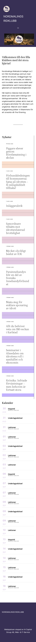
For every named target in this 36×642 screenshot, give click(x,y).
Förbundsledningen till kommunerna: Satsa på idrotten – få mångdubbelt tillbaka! (18, 181)
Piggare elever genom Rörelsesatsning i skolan (16, 153)
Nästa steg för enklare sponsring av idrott (17, 305)
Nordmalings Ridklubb (13, 612)
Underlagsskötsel (15, 418)
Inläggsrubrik (14, 205)
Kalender (7, 403)
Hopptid (11, 409)
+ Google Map (16, 410)
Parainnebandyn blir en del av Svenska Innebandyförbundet (17, 278)
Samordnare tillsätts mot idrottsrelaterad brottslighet (15, 228)
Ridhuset (11, 410)
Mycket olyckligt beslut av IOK (16, 252)
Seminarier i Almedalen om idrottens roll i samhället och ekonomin (15, 356)
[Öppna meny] (18, 28)
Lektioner (12, 427)
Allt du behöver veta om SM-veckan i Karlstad (17, 329)
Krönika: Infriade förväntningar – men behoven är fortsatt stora (16, 385)
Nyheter (7, 137)
